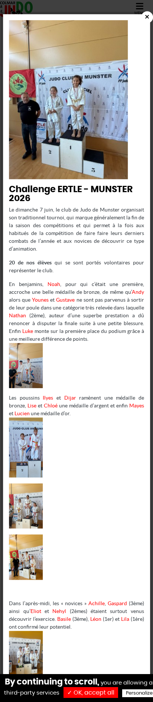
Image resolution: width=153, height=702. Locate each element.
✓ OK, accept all (90, 693)
